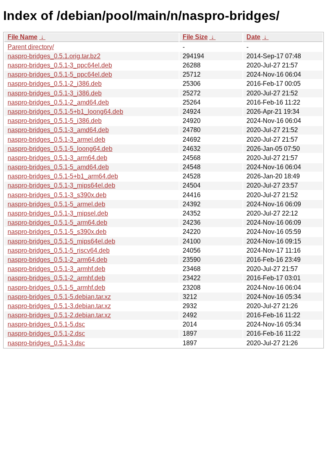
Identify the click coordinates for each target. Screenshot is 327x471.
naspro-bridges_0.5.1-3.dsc (46, 343)
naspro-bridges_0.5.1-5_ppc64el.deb (60, 74)
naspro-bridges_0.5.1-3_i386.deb (55, 93)
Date (253, 37)
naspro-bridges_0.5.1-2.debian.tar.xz (59, 315)
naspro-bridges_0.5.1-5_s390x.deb (57, 231)
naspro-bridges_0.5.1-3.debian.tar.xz (59, 306)
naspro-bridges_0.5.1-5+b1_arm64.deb (63, 176)
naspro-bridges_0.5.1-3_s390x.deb (57, 195)
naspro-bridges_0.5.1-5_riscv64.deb (59, 250)
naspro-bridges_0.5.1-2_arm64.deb (57, 259)
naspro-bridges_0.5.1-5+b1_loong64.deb (65, 111)
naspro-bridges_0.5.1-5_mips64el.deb (61, 241)
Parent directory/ (31, 47)
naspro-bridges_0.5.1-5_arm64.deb (57, 222)
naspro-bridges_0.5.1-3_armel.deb (56, 139)
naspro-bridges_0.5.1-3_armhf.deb (56, 268)
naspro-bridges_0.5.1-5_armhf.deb (56, 287)
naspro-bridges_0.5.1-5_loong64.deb (60, 148)
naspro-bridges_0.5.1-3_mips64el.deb (61, 185)
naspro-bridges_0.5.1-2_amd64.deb (58, 102)
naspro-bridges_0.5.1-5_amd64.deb (58, 167)
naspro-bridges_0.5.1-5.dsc (46, 324)
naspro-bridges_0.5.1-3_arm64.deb (57, 157)
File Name (22, 37)
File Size (195, 37)
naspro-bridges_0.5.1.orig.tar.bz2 (54, 56)
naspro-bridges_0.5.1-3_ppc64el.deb (60, 65)
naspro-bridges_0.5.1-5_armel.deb (56, 204)
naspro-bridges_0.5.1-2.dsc (46, 333)
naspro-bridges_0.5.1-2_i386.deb (55, 83)
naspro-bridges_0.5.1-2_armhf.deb (56, 278)
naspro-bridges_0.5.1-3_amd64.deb (58, 130)
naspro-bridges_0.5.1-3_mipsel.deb (58, 213)
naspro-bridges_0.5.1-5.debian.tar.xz (59, 296)
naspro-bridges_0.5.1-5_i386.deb (55, 120)
